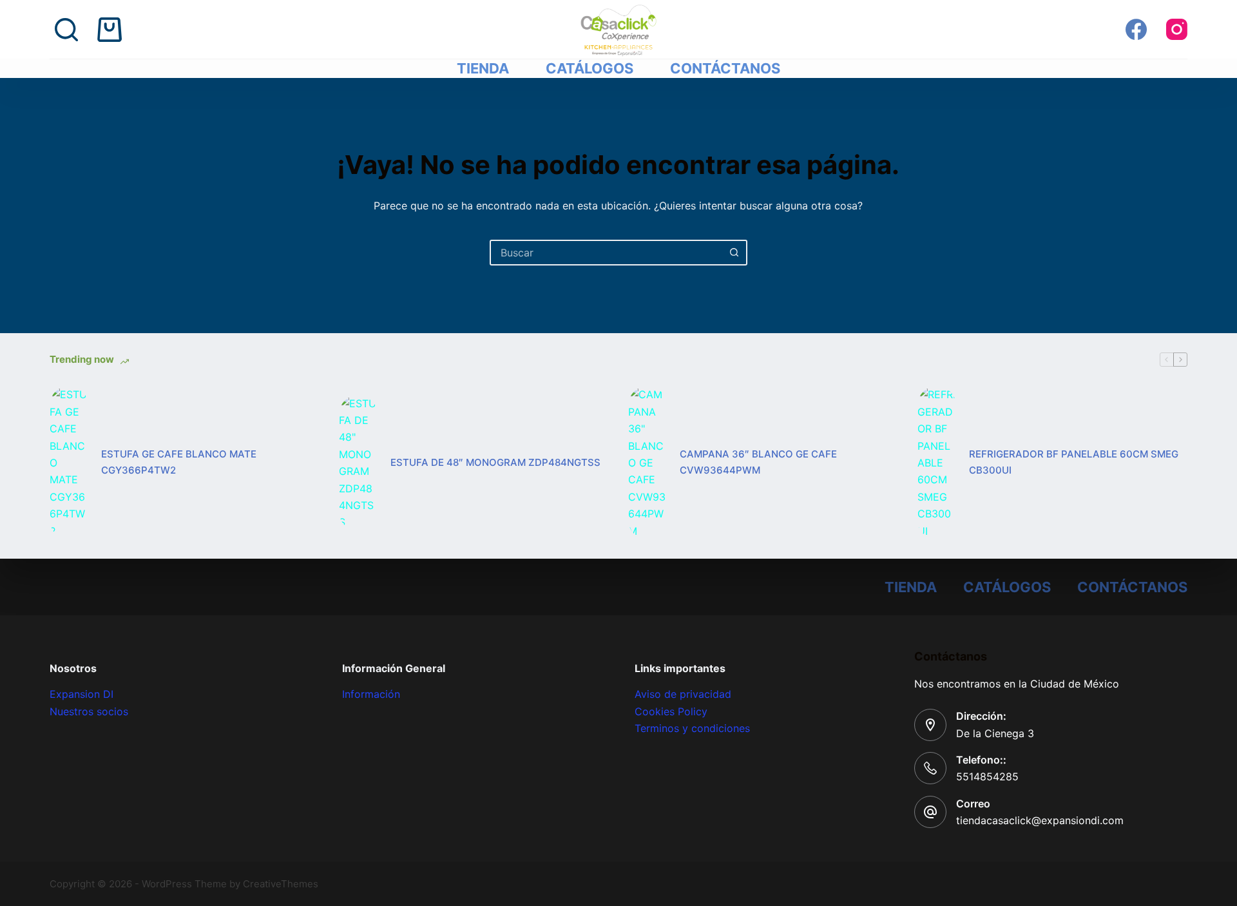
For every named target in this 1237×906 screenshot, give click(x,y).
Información (371, 694)
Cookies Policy (671, 711)
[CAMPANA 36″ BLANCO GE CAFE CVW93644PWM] (647, 462)
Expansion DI (81, 694)
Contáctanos (725, 68)
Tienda (483, 68)
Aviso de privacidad (683, 694)
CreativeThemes (280, 884)
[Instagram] (1176, 29)
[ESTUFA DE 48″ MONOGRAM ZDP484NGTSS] (358, 463)
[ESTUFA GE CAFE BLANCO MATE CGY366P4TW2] (69, 462)
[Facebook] (1136, 29)
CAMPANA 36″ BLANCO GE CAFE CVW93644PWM (758, 462)
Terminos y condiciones (692, 728)
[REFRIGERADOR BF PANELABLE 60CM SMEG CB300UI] (936, 462)
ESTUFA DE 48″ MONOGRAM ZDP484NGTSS (495, 462)
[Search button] (734, 252)
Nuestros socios (89, 711)
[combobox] (607, 252)
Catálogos (589, 68)
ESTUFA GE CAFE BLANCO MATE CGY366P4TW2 (178, 462)
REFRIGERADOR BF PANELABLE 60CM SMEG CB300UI (1073, 462)
